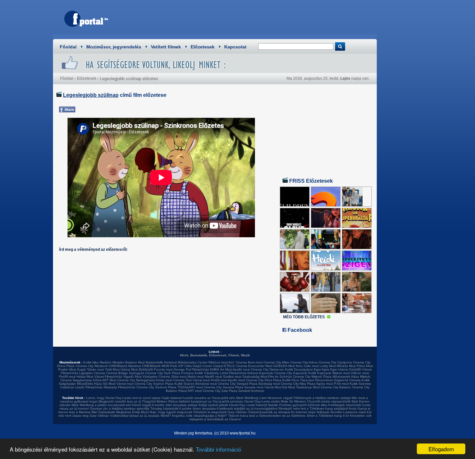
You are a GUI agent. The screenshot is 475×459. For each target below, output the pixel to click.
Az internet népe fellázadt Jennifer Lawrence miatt (328, 412)
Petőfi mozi (67, 376)
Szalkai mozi (232, 376)
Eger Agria (321, 369)
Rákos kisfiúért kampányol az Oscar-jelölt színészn (205, 401)
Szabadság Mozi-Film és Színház (267, 376)
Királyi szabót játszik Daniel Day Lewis (226, 405)
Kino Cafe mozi (307, 366)
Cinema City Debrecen (267, 369)
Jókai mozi (178, 376)
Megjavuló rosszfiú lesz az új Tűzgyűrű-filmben (133, 401)
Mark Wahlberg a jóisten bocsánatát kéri (101, 405)
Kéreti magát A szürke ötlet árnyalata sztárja (164, 405)
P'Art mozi (341, 383)
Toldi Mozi (112, 369)
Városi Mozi (272, 387)
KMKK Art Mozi (221, 369)
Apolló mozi (241, 369)
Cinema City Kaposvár (290, 373)
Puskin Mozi (67, 369)
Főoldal (68, 46)
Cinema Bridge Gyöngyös (125, 373)
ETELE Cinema (235, 366)
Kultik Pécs (290, 380)
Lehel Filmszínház (233, 373)
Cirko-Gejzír (193, 366)
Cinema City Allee (276, 362)
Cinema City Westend (92, 366)
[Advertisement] (255, 17)
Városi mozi (201, 380)
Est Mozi (288, 387)
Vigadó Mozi (132, 376)
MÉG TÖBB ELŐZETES (304, 317)
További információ (218, 449)
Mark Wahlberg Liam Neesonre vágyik (264, 398)
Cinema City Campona (335, 362)
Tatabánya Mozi (308, 387)
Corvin (207, 366)
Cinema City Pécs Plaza (263, 380)
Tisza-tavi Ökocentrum (316, 380)
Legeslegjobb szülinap (91, 95)
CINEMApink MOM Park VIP (163, 366)
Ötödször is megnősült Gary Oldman (220, 412)
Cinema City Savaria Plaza (223, 387)
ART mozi (194, 391)
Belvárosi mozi (206, 383)
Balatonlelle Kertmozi (161, 362)
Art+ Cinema (237, 362)
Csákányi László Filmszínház (81, 387)
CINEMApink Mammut (125, 366)
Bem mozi (255, 362)
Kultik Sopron (184, 383)
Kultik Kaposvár (320, 373)
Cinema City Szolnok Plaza (156, 387)
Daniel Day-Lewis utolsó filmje (266, 401)
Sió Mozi (109, 383)
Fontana (187, 373)
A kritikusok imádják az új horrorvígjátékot (247, 408)
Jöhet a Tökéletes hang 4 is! (327, 415)
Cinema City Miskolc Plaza (312, 376)
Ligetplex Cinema (92, 373)
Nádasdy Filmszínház (119, 387)
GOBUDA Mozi (284, 366)
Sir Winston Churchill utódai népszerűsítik (320, 401)
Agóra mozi (324, 383)
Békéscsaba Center (192, 362)
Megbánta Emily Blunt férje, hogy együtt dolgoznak (154, 412)
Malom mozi (341, 373)
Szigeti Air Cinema (347, 380)
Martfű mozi (213, 376)
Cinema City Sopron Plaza (154, 383)
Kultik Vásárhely (207, 373)
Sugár (81, 369)
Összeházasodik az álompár (269, 412)
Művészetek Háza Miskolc (351, 376)
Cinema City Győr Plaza (162, 373)
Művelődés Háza (89, 383)
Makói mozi (195, 376)
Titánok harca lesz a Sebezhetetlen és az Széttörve (266, 415)
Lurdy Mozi (328, 366)
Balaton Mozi (135, 362)
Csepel (218, 366)
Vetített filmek (166, 46)
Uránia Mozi (129, 369)
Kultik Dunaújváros (299, 369)
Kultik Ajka (91, 362)
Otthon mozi (360, 373)
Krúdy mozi (164, 380)
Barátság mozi (269, 383)
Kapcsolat (235, 46)
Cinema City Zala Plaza (220, 391)
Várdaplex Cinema (156, 376)
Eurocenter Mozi (260, 366)
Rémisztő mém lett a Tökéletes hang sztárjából (313, 408)
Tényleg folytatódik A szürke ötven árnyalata (183, 408)
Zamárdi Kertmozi (251, 391)
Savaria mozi (253, 387)
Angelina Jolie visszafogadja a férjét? (199, 415)
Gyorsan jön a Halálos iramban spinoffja (119, 408)
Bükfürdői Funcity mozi (156, 369)
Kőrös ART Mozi (104, 380)
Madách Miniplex (112, 362)
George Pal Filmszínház (191, 369)
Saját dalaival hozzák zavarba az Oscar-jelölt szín (198, 398)
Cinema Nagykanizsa (76, 380)
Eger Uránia (339, 369)
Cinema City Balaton (336, 387)
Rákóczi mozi (218, 362)
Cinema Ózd (182, 380)
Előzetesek (203, 46)
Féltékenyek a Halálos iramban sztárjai (322, 398)
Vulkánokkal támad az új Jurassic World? (140, 415)
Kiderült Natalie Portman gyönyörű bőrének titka (291, 405)
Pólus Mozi (365, 366)
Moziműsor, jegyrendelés (113, 46)
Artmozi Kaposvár (260, 373)
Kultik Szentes (360, 383)
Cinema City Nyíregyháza (136, 380)
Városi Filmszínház (108, 376)
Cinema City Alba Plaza (298, 383)
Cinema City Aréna (304, 362)
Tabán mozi (95, 369)
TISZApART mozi (190, 387)
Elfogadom (441, 449)
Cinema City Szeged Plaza (238, 383)
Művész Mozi (346, 366)
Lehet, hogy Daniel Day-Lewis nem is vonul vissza (123, 398)
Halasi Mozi (85, 376)
